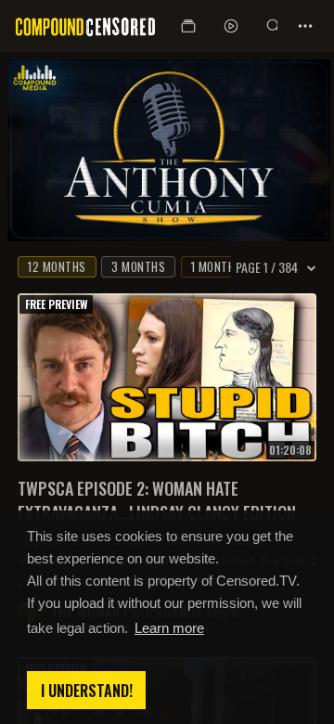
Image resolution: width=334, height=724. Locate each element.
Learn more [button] (169, 628)
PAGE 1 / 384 (267, 267)
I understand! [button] (87, 690)
